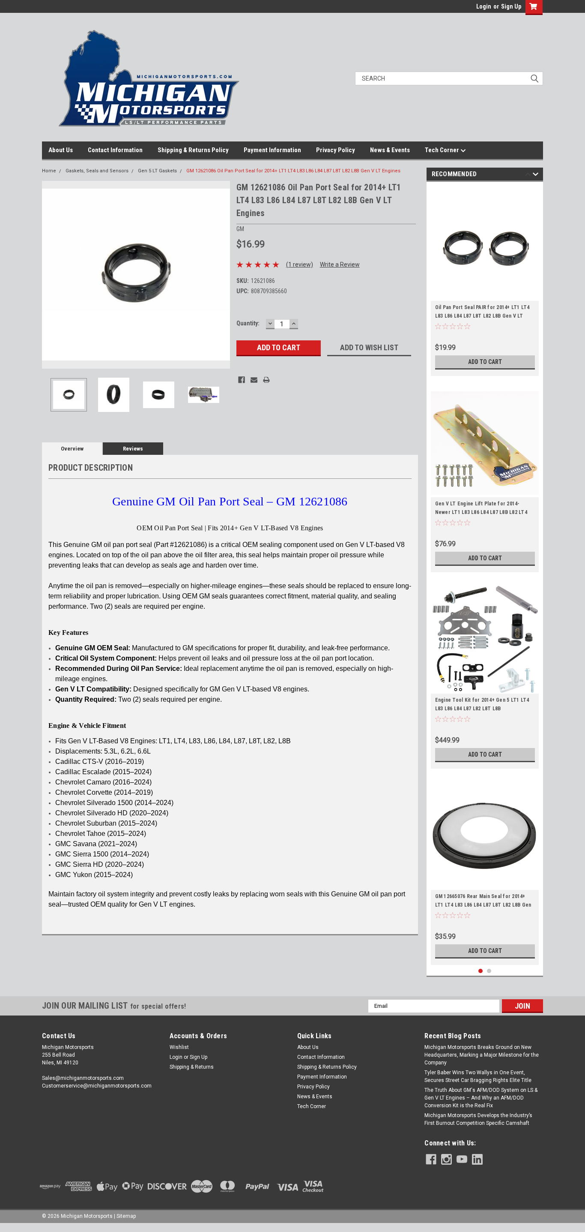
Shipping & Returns (192, 1067)
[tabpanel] (485, 281)
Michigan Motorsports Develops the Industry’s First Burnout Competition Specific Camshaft (478, 1119)
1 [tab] (480, 971)
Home (49, 171)
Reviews (133, 448)
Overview (72, 448)
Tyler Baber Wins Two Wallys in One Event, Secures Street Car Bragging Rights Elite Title (477, 1076)
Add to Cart (485, 361)
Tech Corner (442, 150)
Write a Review (340, 264)
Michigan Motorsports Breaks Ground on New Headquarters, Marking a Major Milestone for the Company (481, 1055)
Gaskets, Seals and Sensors (97, 171)
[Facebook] (241, 379)
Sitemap (126, 1216)
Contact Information (115, 150)
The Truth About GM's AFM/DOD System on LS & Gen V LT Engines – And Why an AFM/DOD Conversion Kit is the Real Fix (480, 1098)
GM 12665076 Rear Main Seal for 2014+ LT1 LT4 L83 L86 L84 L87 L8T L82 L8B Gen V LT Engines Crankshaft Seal (483, 904)
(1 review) (299, 264)
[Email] (254, 379)
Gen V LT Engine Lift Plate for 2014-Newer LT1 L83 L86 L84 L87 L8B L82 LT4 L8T (481, 512)
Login (483, 6)
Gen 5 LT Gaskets (157, 171)
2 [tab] (489, 971)
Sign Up (511, 6)
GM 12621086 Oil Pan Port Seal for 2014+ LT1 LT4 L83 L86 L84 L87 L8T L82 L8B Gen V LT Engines (293, 171)
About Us (60, 150)
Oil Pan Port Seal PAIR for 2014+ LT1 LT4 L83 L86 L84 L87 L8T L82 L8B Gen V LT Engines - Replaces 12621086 (482, 316)
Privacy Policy (335, 150)
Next (221, 274)
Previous (50, 274)
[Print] (266, 379)
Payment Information (272, 150)
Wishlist (179, 1047)
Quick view (485, 883)
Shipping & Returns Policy (193, 150)
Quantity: (248, 323)
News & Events (390, 150)
